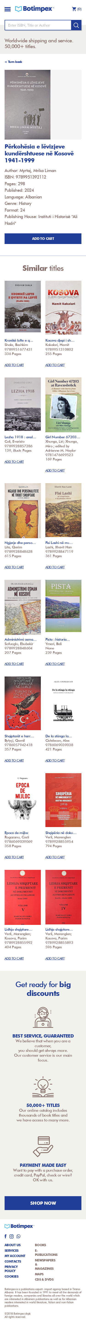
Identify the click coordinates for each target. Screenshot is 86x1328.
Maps (39, 1274)
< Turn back (13, 62)
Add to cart (43, 239)
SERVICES (12, 1250)
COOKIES (11, 1276)
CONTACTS (13, 1261)
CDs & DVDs (44, 1279)
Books (40, 1245)
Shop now (43, 1203)
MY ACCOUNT (15, 1256)
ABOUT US (13, 1245)
